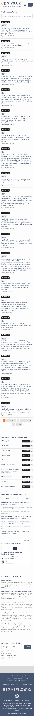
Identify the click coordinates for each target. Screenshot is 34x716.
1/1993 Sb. (26, 465)
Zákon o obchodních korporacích (10, 460)
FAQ (27, 678)
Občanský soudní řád (7, 476)
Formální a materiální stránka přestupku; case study (15, 521)
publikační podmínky (18, 678)
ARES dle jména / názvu (10, 655)
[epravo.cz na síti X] (9, 689)
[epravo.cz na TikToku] (25, 689)
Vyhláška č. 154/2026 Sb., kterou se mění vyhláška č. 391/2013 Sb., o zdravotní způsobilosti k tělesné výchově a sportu (17, 61)
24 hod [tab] (7, 498)
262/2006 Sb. (26, 446)
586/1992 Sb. (26, 486)
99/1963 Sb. (26, 477)
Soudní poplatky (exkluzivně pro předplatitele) (15, 613)
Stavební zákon (5, 455)
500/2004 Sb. (26, 481)
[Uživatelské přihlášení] (25, 4)
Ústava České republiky (7, 464)
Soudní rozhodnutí (11, 577)
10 (30, 421)
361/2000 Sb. (26, 469)
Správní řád (4, 481)
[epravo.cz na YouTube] (17, 689)
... (14, 424)
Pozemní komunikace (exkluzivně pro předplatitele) (17, 591)
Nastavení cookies (27, 684)
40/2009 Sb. (26, 450)
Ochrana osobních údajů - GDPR (11, 684)
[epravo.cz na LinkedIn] (21, 689)
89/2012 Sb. (26, 441)
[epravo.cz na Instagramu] (13, 689)
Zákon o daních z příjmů (8, 486)
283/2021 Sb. (26, 455)
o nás (12, 676)
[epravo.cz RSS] (29, 689)
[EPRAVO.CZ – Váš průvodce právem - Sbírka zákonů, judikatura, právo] (11, 4)
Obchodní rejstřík (8, 651)
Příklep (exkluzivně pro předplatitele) (12, 602)
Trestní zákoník (5, 450)
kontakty (8, 678)
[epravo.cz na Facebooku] (5, 689)
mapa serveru (4, 676)
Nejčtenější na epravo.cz (13, 495)
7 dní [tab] (17, 498)
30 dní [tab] (27, 498)
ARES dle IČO (7, 653)
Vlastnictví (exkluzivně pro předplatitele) (13, 624)
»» (20, 424)
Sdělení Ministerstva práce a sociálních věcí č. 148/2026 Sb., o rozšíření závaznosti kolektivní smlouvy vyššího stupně (15, 181)
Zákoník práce (5, 445)
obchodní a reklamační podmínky (17, 680)
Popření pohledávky (7, 580)
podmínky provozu (27, 676)
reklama (18, 676)
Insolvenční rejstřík (8, 658)
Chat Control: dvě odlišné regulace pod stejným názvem (16, 524)
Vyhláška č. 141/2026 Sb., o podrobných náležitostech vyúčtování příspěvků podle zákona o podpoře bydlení (16, 325)
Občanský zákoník (6, 441)
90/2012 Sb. (26, 460)
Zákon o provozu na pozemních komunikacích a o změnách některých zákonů (10, 471)
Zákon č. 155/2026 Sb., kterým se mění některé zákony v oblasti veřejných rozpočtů (16, 45)
